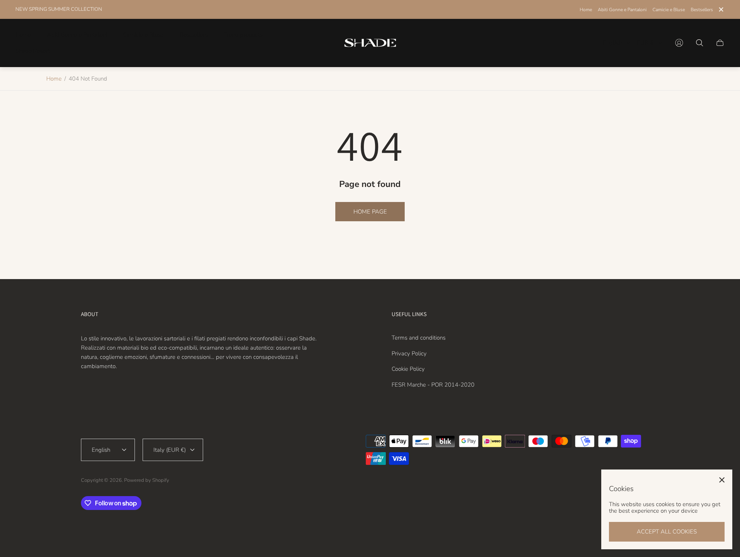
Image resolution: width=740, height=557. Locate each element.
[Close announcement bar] (721, 9)
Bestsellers (702, 10)
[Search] (699, 42)
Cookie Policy (408, 369)
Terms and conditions (419, 338)
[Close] (721, 479)
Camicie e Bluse (669, 10)
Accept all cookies (667, 531)
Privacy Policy (409, 353)
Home (586, 10)
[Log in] (679, 42)
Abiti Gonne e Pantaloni (622, 10)
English (612, 43)
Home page (370, 211)
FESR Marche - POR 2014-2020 (433, 385)
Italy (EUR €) (169, 450)
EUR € (645, 43)
